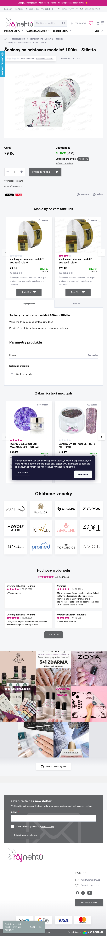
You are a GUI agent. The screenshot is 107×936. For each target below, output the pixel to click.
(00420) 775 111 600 (90, 885)
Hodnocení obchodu (53, 570)
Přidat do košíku (41, 171)
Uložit (20, 195)
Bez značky (93, 355)
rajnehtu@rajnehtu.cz (90, 880)
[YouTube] (90, 892)
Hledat (63, 23)
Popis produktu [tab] (29, 304)
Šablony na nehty (24, 374)
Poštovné (19, 9)
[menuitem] (13, 31)
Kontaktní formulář (89, 902)
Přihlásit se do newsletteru (25, 835)
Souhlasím (83, 474)
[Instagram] (83, 892)
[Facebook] (77, 892)
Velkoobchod (47, 9)
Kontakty (8, 9)
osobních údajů (47, 826)
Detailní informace (13, 187)
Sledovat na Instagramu (56, 766)
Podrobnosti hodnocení (45, 59)
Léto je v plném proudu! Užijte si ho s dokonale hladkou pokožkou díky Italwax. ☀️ (53, 3)
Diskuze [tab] (76, 304)
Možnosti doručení (64, 164)
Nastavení (23, 472)
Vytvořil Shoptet (74, 932)
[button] (101, 252)
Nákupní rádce (32, 9)
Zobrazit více (53, 634)
